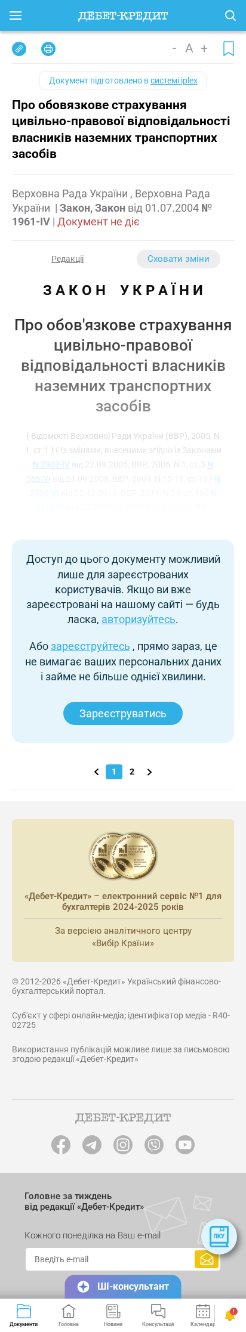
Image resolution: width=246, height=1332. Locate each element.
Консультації (158, 1324)
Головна (69, 1324)
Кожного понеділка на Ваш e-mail (92, 1235)
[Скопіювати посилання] (19, 49)
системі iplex (174, 80)
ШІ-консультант (133, 1286)
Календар (203, 1324)
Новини (113, 1324)
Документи (24, 1324)
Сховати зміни (178, 258)
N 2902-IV (51, 464)
